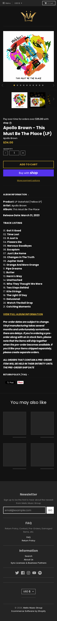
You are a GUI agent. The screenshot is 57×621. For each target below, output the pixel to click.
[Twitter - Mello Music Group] (17, 573)
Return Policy (28, 540)
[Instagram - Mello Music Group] (28, 573)
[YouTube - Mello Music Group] (34, 573)
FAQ (28, 537)
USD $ (17, 3)
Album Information (15, 194)
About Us (28, 559)
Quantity (8, 149)
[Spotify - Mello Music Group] (40, 573)
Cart (50, 3)
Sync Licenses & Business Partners (28, 562)
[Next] (53, 85)
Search (28, 556)
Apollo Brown (10, 138)
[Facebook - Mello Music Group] (23, 573)
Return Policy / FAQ (15, 374)
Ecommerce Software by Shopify (28, 611)
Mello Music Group (32, 607)
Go (50, 510)
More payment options (28, 180)
